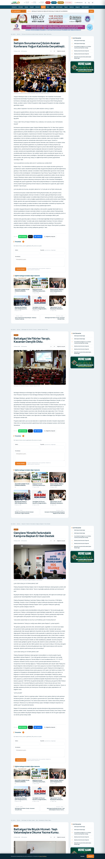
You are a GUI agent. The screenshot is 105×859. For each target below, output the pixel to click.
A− (51, 51)
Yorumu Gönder (21, 269)
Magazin (78, 7)
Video (54, 2)
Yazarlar (61, 2)
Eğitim (43, 7)
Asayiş (26, 7)
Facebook (38, 236)
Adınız (16, 250)
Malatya (72, 7)
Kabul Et (90, 856)
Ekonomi (38, 7)
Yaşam (66, 7)
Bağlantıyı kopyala (61, 51)
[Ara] (85, 2)
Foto (49, 2)
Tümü (91, 11)
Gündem (20, 7)
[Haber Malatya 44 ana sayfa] (15, 2)
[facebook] (93, 7)
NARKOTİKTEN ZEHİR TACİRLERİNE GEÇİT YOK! (41, 11)
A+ (54, 51)
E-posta (48, 250)
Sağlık (52, 7)
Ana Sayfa (13, 34)
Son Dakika (68, 2)
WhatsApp (23, 236)
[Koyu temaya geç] (89, 2)
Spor (48, 7)
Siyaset (32, 7)
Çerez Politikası (42, 856)
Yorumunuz (17, 256)
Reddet (82, 856)
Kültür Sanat (59, 7)
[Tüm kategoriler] (92, 2)
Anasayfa (14, 7)
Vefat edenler (85, 7)
